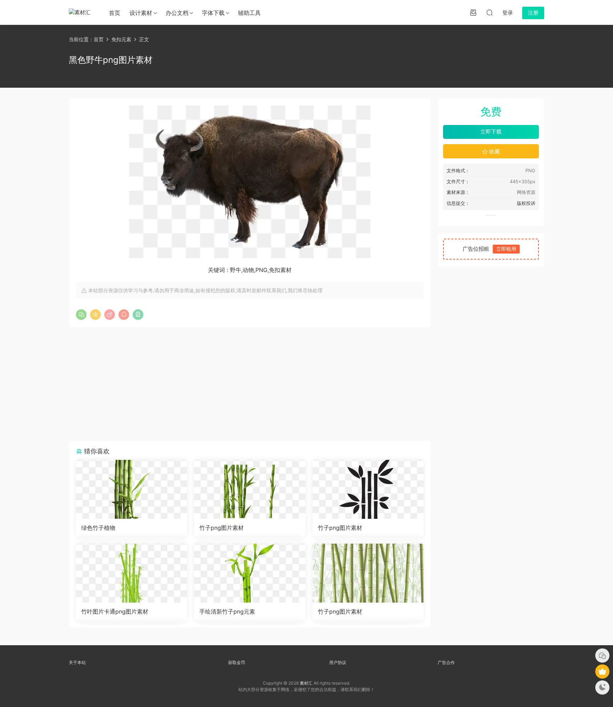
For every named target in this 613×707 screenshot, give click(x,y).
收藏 (494, 151)
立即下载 (491, 131)
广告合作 (446, 662)
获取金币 (236, 662)
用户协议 (337, 662)
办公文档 (177, 12)
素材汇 (306, 683)
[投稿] (473, 12)
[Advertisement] (250, 384)
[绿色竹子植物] (131, 489)
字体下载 (213, 12)
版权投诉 (526, 203)
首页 (114, 12)
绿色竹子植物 (98, 527)
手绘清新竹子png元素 (227, 611)
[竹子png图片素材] (249, 489)
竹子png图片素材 (221, 527)
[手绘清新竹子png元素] (249, 573)
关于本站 (77, 662)
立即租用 (506, 249)
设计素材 (140, 12)
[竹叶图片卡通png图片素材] (131, 573)
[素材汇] (81, 12)
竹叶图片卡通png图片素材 (114, 611)
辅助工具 (249, 12)
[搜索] (489, 12)
